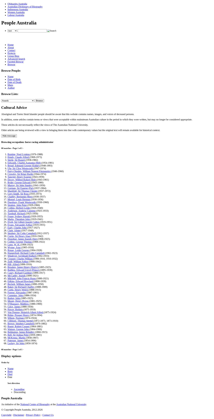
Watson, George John (18, 329)
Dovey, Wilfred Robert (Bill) (22, 179)
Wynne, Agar (14, 247)
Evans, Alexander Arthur (20, 225)
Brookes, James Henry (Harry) (23, 267)
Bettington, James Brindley (21, 332)
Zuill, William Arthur (18, 261)
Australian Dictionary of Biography (25, 6)
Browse (11, 64)
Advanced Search (16, 59)
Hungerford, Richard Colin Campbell (26, 253)
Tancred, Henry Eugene (20, 177)
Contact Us (48, 415)
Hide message (9, 136)
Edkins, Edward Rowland (21, 281)
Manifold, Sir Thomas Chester (23, 191)
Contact (11, 50)
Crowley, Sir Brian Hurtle (21, 174)
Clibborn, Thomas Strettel (21, 320)
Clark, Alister (14, 230)
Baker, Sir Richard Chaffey (21, 287)
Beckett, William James (19, 284)
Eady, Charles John (17, 227)
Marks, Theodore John (19, 219)
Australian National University (71, 404)
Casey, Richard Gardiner (20, 272)
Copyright (6, 415)
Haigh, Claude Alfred (18, 157)
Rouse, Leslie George (19, 250)
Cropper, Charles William (20, 258)
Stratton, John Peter (17, 205)
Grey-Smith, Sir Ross (18, 193)
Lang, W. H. (14, 244)
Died (10, 374)
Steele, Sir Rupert (17, 160)
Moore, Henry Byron (18, 301)
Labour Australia (16, 15)
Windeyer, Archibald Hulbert (22, 256)
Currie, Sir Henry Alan (19, 236)
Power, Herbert (15, 309)
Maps (10, 85)
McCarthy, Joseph (17, 275)
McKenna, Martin (17, 337)
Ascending (19, 389)
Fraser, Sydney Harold (19, 216)
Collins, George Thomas (20, 241)
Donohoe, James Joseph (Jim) (23, 239)
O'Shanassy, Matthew (19, 304)
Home (11, 44)
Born (10, 371)
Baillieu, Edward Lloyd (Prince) (24, 270)
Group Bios (13, 56)
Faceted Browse (15, 61)
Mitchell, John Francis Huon (22, 278)
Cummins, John (16, 295)
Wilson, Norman (16, 318)
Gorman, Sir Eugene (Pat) (21, 188)
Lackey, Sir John (16, 343)
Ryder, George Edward (19, 182)
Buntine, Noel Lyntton (19, 154)
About (11, 47)
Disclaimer (18, 415)
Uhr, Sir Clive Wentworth (21, 168)
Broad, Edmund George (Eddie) (24, 165)
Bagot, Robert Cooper (19, 326)
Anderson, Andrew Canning (22, 210)
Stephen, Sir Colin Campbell (22, 233)
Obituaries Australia (17, 4)
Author (11, 88)
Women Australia (16, 12)
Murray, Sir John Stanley (20, 185)
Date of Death (14, 82)
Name (10, 76)
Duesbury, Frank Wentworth (22, 202)
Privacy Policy (33, 415)
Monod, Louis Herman (19, 199)
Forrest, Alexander (17, 292)
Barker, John (14, 298)
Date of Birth (14, 79)
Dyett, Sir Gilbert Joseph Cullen (24, 222)
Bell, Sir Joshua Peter (18, 335)
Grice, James (14, 306)
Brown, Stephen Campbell (21, 323)
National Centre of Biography (35, 404)
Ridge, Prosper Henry (19, 315)
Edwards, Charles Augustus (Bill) (24, 162)
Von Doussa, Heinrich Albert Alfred (26, 312)
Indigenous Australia (18, 9)
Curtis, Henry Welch (18, 289)
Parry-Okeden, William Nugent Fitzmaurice (29, 171)
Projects (11, 53)
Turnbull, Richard (17, 213)
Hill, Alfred (13, 264)
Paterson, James (16, 340)
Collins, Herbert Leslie (19, 208)
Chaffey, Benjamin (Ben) (20, 196)
